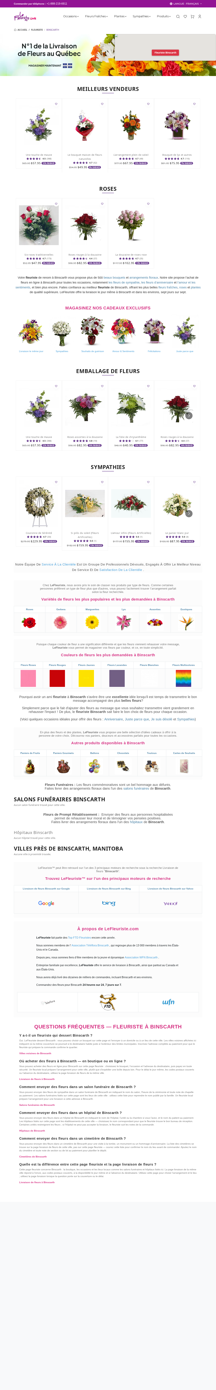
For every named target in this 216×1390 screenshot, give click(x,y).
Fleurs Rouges (57, 665)
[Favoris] (185, 16)
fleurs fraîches (168, 287)
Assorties (155, 609)
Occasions (70, 16)
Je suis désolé (161, 719)
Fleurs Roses (28, 665)
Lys (124, 609)
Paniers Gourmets (63, 753)
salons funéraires (136, 788)
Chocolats (123, 753)
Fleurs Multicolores (183, 665)
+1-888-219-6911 (57, 3)
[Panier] (192, 16)
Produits (163, 16)
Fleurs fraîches (95, 16)
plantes (196, 287)
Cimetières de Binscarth (33, 1156)
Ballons (94, 753)
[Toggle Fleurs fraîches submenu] (107, 16)
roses (183, 287)
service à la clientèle (59, 564)
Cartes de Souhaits (184, 753)
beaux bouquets (114, 277)
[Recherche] (178, 16)
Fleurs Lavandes (117, 665)
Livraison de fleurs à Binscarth (37, 1079)
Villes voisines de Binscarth (35, 1053)
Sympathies (140, 16)
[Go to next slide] (189, 415)
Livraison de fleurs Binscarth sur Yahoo (170, 888)
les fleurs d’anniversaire (157, 282)
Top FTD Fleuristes (80, 937)
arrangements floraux (143, 277)
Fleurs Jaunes (86, 665)
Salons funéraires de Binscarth (37, 1105)
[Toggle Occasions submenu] (78, 16)
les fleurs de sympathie (124, 282)
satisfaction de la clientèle (121, 570)
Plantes (119, 16)
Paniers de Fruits (30, 753)
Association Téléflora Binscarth (91, 945)
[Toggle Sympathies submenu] (149, 16)
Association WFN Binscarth (141, 957)
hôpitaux (137, 822)
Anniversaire (113, 719)
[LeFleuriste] (25, 16)
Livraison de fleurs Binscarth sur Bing (109, 888)
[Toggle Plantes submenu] (125, 16)
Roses (29, 609)
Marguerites (92, 609)
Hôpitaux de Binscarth (32, 1130)
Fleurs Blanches (149, 665)
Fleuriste (37, 29)
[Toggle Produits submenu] (170, 16)
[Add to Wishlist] (56, 104)
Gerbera (60, 609)
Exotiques (186, 609)
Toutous (152, 753)
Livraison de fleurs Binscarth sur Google (46, 888)
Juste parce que (137, 719)
